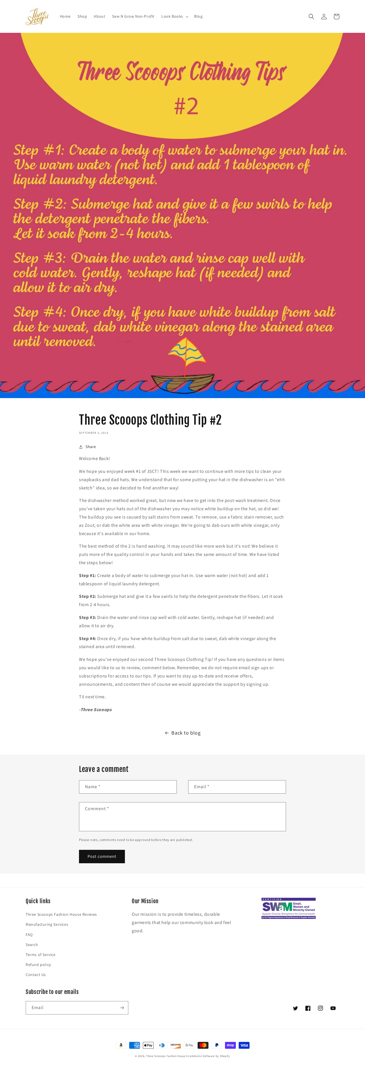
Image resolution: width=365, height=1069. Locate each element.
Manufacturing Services (47, 924)
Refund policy (38, 964)
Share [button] (91, 446)
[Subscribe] (121, 1007)
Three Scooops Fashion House (166, 1056)
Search (32, 944)
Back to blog (185, 732)
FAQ (29, 934)
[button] (174, 16)
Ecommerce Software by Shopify (208, 1056)
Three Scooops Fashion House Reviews (61, 914)
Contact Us (36, 974)
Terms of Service (41, 954)
